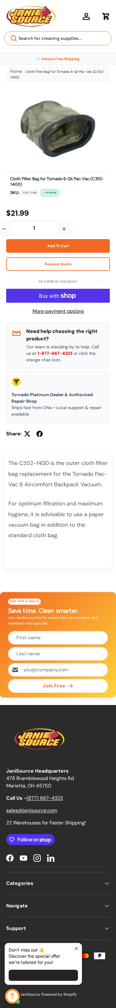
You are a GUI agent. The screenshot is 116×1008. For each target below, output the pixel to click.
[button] (106, 16)
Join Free (54, 685)
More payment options (58, 311)
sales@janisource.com (31, 810)
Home (16, 71)
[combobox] (58, 38)
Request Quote (58, 264)
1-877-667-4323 (54, 353)
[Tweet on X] (27, 434)
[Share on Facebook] (39, 434)
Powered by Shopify (59, 994)
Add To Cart (58, 245)
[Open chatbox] (12, 996)
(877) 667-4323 (45, 798)
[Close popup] (76, 948)
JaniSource (30, 994)
